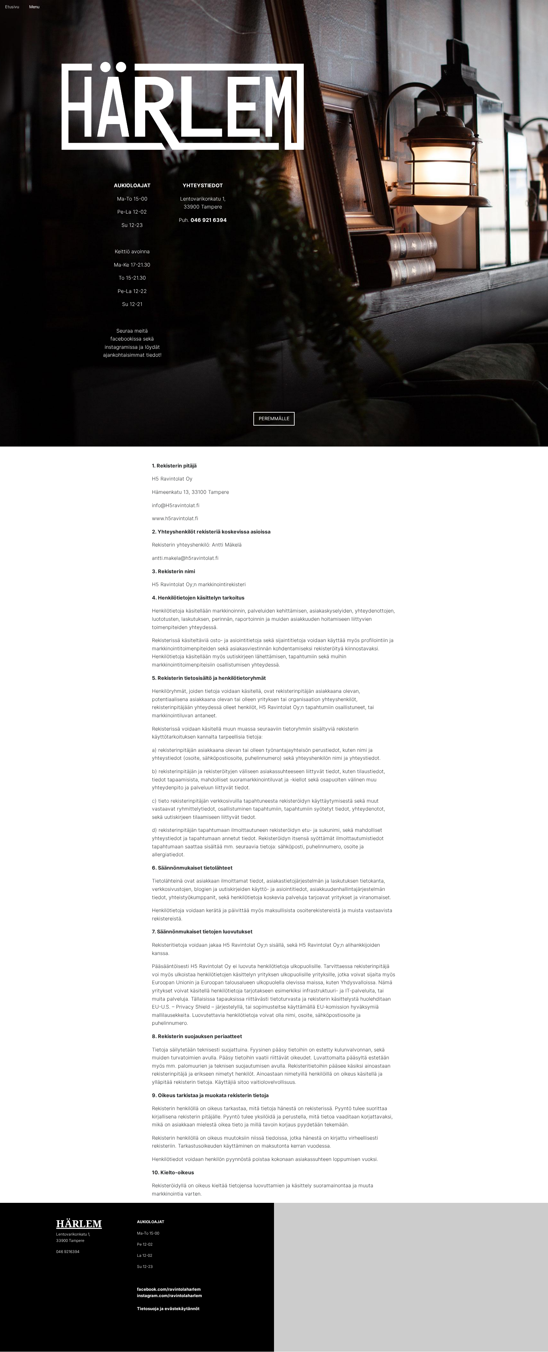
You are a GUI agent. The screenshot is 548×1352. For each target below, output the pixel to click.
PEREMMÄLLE (274, 418)
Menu (34, 6)
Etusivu (12, 6)
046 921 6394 (209, 220)
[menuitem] (12, 7)
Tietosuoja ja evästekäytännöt (168, 1308)
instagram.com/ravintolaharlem (169, 1295)
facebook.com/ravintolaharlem (169, 1289)
